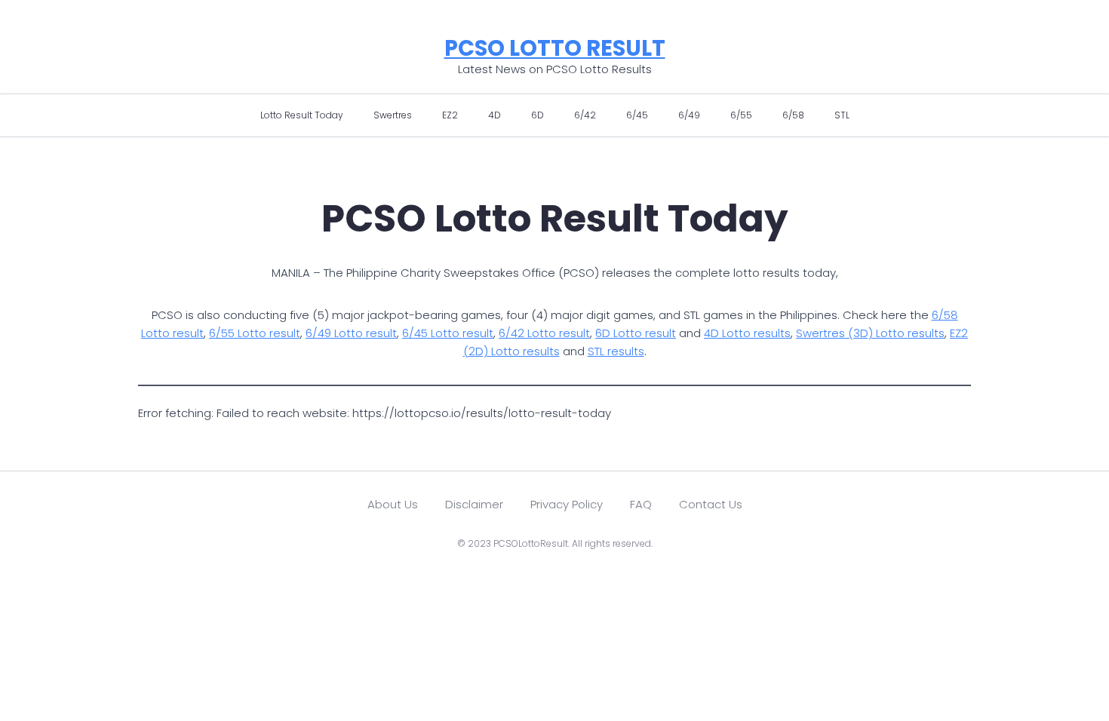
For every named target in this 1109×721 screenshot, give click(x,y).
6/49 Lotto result (351, 333)
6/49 (689, 115)
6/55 (741, 115)
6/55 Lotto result (254, 333)
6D (537, 115)
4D (494, 115)
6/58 (793, 115)
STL (841, 115)
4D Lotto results (747, 333)
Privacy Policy (566, 504)
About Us (392, 504)
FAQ (641, 504)
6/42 (585, 115)
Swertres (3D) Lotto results (870, 333)
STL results (616, 351)
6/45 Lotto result (447, 333)
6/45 (637, 115)
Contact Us (710, 504)
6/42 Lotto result (544, 333)
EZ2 (450, 115)
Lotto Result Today (301, 115)
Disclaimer (474, 504)
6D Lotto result (635, 333)
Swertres (392, 115)
